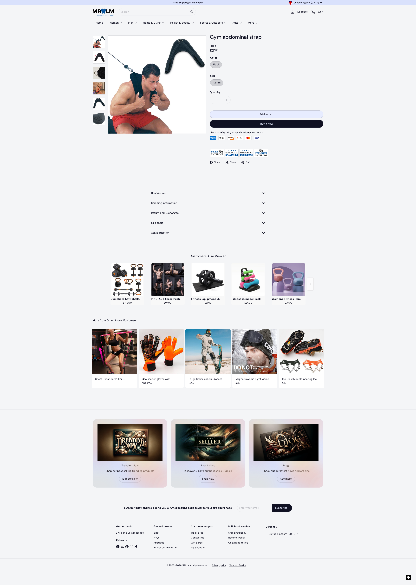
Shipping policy (237, 532)
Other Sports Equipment (122, 320)
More (251, 22)
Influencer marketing (166, 547)
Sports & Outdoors (212, 22)
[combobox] (157, 11)
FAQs (157, 537)
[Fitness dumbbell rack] (248, 279)
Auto (236, 22)
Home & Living (152, 22)
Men (131, 22)
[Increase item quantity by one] (227, 100)
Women (114, 22)
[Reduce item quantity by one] (214, 100)
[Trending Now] (130, 442)
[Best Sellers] (208, 442)
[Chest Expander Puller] (114, 356)
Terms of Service (237, 565)
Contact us (197, 537)
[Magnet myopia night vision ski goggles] (254, 358)
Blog (156, 532)
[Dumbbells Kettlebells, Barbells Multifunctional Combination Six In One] (127, 279)
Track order (198, 532)
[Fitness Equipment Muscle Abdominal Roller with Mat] (208, 279)
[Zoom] (157, 85)
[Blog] (286, 442)
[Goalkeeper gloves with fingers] (161, 358)
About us (159, 542)
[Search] (192, 11)
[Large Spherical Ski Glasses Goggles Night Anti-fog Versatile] (208, 358)
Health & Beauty (180, 22)
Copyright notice (238, 542)
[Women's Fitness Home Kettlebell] (288, 279)
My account (198, 547)
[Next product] (310, 284)
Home (99, 22)
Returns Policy (236, 537)
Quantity (215, 92)
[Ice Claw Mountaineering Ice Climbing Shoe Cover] (301, 358)
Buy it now (266, 123)
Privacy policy (219, 565)
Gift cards (197, 542)
